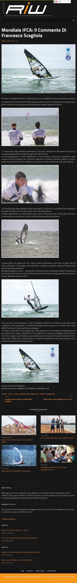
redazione (23, 394)
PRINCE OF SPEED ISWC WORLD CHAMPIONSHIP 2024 (21, 552)
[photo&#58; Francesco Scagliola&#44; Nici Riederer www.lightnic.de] (30, 127)
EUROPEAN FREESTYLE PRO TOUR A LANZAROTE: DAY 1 (54, 468)
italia (10, 394)
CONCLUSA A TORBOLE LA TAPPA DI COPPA (17, 560)
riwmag (33, 394)
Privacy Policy (40, 571)
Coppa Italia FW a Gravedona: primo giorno (16, 471)
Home (22, 571)
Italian (59, 1)
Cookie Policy (51, 571)
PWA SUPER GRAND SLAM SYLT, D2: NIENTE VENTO (17, 441)
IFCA (6, 394)
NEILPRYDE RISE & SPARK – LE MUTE (15, 530)
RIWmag (4, 41)
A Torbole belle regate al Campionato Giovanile (18, 400)
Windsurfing (51, 394)
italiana (16, 394)
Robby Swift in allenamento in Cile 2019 (57, 399)
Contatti (30, 571)
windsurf (43, 394)
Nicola (3, 541)
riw (28, 394)
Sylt (38, 394)
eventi (9, 41)
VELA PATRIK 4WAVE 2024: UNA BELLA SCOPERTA (19, 538)
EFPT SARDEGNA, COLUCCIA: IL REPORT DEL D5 (57, 438)
